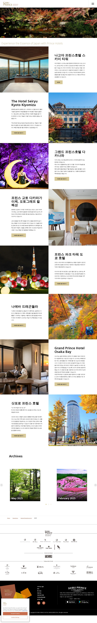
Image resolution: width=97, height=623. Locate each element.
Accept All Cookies (15, 613)
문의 (38, 588)
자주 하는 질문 (40, 586)
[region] (93, 4)
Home (8, 518)
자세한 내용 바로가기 (18, 133)
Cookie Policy (24, 610)
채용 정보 (39, 593)
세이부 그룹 (39, 599)
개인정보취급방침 (41, 597)
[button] (95, 485)
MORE (58, 82)
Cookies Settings (15, 617)
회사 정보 (39, 591)
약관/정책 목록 (40, 595)
